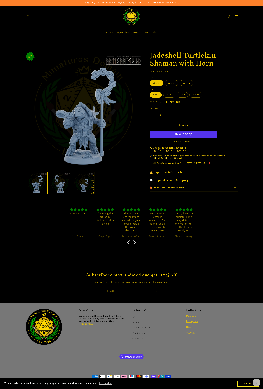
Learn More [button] (105, 383)
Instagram (192, 321)
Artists (135, 322)
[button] (28, 16)
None (156, 95)
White (196, 95)
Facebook (191, 315)
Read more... (86, 323)
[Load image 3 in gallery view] (84, 183)
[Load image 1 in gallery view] (37, 183)
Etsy (188, 326)
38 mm (186, 83)
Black (169, 95)
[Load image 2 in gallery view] (60, 183)
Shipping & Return (141, 328)
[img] (78, 209)
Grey (182, 95)
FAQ (134, 317)
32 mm (171, 83)
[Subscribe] (155, 291)
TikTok (190, 332)
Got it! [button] (248, 383)
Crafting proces (140, 333)
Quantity (154, 109)
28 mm (156, 83)
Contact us (137, 338)
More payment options (183, 141)
